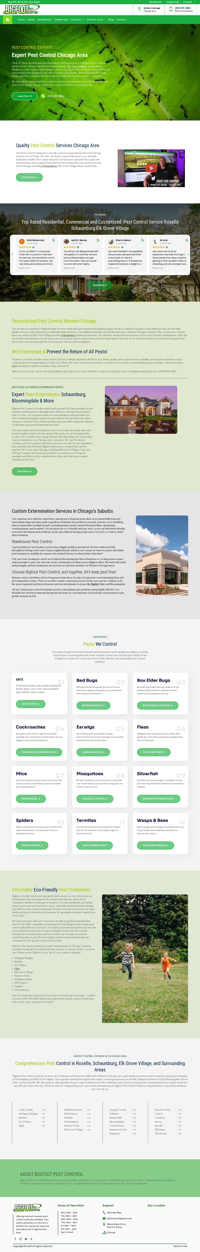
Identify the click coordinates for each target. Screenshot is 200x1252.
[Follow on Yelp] (31, 1239)
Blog (111, 19)
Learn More (24, 96)
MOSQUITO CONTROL (93, 798)
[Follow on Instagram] (20, 1239)
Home (21, 19)
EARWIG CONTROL (92, 752)
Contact (121, 19)
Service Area (95, 19)
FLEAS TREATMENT (152, 752)
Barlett (94, 584)
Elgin (17, 968)
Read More (99, 285)
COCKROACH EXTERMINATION (38, 752)
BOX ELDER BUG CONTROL (156, 705)
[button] (188, 254)
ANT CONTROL (29, 704)
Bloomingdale (25, 401)
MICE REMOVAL (30, 798)
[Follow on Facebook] (15, 1239)
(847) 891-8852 (183, 8)
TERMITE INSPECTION (93, 845)
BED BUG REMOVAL (92, 705)
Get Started (28, 177)
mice (14, 365)
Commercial (61, 19)
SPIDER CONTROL (31, 845)
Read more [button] (21, 268)
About (31, 19)
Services (76, 19)
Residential (44, 19)
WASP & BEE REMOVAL (154, 845)
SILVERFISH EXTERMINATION (157, 798)
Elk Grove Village (77, 66)
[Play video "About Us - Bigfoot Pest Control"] (151, 168)
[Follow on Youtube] (26, 1239)
